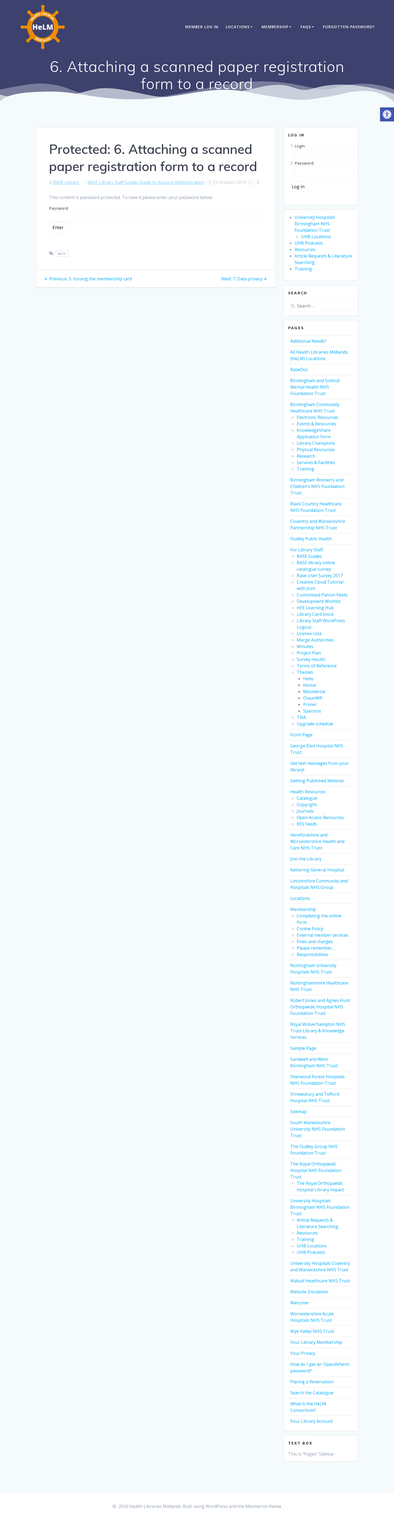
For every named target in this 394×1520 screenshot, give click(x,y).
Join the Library (305, 859)
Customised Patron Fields (322, 595)
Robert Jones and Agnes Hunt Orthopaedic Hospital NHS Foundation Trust (320, 1006)
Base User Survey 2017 (320, 575)
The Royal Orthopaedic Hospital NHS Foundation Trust (315, 1170)
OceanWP (312, 698)
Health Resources (308, 792)
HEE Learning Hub (315, 608)
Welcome (299, 1303)
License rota (309, 633)
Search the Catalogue (311, 1393)
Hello (308, 679)
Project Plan (309, 653)
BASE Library (66, 182)
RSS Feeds (307, 824)
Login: (300, 146)
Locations (238, 26)
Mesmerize (314, 691)
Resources (305, 249)
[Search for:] (321, 306)
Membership (275, 26)
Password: (59, 208)
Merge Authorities (315, 640)
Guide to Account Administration (172, 182)
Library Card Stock (315, 614)
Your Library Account (311, 1421)
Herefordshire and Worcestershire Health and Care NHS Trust (317, 841)
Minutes (305, 646)
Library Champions (316, 443)
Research (306, 456)
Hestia (309, 685)
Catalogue (307, 798)
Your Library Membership (316, 1342)
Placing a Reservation (311, 1382)
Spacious (312, 711)
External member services (322, 935)
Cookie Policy (310, 929)
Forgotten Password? (349, 26)
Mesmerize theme (263, 1506)
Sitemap (298, 1111)
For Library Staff (306, 550)
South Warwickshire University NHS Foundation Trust (317, 1129)
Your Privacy (302, 1353)
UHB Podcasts (309, 243)
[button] (387, 114)
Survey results (311, 659)
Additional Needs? (308, 341)
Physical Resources (316, 450)
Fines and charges (315, 941)
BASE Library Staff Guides (113, 182)
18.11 (62, 254)
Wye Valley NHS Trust (312, 1331)
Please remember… (316, 948)
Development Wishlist (319, 601)
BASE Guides (309, 556)
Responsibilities (312, 954)
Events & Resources (316, 424)
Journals (305, 811)
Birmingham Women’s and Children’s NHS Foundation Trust (317, 486)
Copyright (307, 805)
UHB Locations (316, 237)
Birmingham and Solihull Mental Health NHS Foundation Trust (315, 387)
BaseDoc (299, 369)
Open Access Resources (320, 817)
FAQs (305, 26)
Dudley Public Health (311, 539)
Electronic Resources (317, 417)
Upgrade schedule (315, 724)
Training (303, 269)
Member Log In (201, 26)
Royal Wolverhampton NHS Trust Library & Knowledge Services (317, 1030)
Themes (305, 672)
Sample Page (303, 1048)
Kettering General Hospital (317, 870)
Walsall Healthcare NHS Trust (320, 1281)
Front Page (301, 735)
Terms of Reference (317, 666)
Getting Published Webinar (317, 781)
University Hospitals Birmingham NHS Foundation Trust (315, 223)
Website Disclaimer (309, 1292)
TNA (301, 717)
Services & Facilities (316, 462)
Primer (310, 704)
